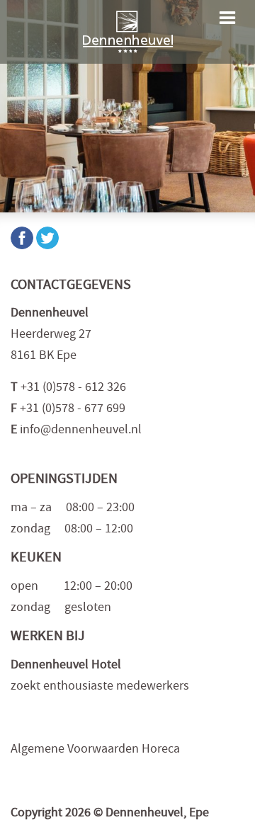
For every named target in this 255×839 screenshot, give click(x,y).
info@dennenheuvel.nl (81, 430)
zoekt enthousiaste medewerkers (100, 687)
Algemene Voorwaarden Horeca (95, 750)
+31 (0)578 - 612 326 (73, 388)
